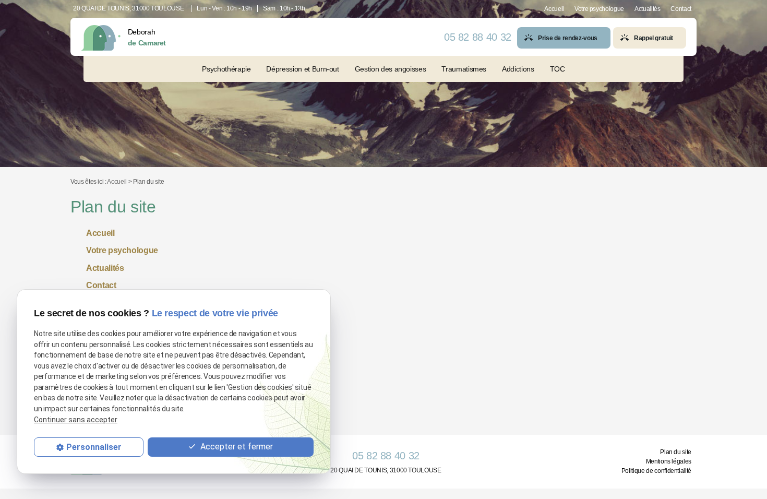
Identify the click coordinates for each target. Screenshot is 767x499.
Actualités (647, 9)
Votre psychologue (599, 9)
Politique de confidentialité (656, 470)
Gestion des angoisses (390, 69)
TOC (557, 69)
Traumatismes (463, 69)
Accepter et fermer (235, 447)
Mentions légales (668, 461)
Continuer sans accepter (75, 419)
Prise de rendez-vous (567, 38)
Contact (680, 9)
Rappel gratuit (653, 38)
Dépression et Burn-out (302, 69)
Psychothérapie (226, 69)
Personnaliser (94, 447)
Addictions (518, 69)
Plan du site (675, 452)
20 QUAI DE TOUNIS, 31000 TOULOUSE (128, 8)
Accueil (554, 9)
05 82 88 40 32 (477, 37)
